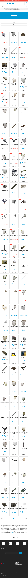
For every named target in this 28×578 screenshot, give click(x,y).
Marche (13, 24)
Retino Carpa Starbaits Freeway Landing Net (23, 296)
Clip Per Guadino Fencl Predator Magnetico (4, 220)
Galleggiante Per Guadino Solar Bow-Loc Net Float (4, 266)
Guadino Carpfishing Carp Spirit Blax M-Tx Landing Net (14, 478)
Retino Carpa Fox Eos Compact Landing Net (23, 84)
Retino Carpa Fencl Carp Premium (5, 326)
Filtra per (14, 28)
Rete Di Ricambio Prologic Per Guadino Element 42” (14, 372)
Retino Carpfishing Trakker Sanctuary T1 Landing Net (14, 99)
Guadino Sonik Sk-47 (4, 53)
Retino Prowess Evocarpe (23, 144)
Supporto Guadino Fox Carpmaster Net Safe (14, 463)
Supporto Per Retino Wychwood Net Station (23, 205)
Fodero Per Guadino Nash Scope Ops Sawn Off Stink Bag (4, 372)
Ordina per (13, 26)
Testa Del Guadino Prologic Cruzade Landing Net (23, 160)
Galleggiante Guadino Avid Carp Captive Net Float (4, 251)
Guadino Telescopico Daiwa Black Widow (14, 296)
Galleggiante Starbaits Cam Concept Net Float (23, 251)
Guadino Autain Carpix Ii (23, 341)
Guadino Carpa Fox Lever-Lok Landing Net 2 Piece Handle (4, 402)
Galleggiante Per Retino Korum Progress (23, 418)
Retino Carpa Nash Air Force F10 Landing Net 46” (14, 53)
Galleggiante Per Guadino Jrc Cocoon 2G (14, 190)
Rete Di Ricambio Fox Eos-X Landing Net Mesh (14, 160)
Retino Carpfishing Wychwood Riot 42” (23, 235)
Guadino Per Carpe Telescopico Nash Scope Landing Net (4, 311)
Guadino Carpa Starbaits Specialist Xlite (23, 114)
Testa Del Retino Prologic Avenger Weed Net (14, 326)
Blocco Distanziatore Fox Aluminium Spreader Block (4, 433)
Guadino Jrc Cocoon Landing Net (23, 402)
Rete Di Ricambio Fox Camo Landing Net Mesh (4, 114)
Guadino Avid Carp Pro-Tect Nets (4, 235)
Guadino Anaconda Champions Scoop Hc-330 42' (14, 387)
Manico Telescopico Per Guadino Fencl (4, 418)
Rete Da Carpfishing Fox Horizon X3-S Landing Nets (23, 326)
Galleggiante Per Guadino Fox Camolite (23, 129)
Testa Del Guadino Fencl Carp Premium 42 (23, 311)
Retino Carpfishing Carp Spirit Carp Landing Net (14, 114)
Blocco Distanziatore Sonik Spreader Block (4, 205)
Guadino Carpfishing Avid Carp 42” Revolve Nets (14, 38)
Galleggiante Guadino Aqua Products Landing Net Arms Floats (23, 493)
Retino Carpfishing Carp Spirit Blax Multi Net (14, 433)
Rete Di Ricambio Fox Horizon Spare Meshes (23, 38)
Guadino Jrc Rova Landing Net (4, 144)
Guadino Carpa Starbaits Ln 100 (14, 220)
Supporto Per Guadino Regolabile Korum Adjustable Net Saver (14, 175)
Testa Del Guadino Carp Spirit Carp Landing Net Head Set (5, 342)
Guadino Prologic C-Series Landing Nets (14, 281)
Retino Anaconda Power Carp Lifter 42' (5, 387)
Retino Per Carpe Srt (14, 68)
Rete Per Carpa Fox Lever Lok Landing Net (23, 69)
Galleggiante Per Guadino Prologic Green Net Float (5, 357)
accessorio (12, 532)
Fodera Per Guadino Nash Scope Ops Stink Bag (14, 418)
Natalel (2, 573)
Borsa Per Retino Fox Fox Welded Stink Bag (14, 129)
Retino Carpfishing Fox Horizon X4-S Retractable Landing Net (4, 448)
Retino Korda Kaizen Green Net (4, 68)
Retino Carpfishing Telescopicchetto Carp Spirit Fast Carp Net (14, 311)
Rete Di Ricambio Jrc (14, 341)
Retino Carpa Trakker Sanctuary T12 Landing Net (23, 463)
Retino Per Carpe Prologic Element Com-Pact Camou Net (5, 160)
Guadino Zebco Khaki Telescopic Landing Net (23, 387)
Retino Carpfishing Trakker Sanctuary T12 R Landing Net (23, 433)
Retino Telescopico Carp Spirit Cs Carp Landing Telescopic (14, 402)
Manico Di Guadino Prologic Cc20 (23, 508)
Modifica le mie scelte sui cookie (18, 564)
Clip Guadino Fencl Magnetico (14, 356)
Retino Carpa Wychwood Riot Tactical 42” (14, 235)
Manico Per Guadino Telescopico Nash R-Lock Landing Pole (4, 99)
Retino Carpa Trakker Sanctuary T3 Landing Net (5, 84)
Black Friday (2, 572)
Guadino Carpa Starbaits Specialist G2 (23, 220)
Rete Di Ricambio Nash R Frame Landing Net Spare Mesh (4, 190)
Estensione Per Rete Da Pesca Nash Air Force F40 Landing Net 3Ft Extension (23, 448)
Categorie (14, 22)
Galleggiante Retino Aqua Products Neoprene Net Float (14, 493)
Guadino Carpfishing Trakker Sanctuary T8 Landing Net (4, 281)
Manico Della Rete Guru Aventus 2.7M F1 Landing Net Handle (23, 266)
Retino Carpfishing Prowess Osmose (4, 38)
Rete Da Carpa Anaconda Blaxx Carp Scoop (14, 448)
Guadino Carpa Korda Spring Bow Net (14, 250)
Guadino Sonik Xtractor (14, 265)
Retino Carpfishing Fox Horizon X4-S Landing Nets (4, 129)
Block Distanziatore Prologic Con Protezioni (14, 144)
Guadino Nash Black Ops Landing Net (4, 508)
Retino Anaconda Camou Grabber (5, 493)
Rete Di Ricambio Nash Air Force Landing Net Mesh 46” (23, 357)
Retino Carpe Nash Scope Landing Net (14, 509)
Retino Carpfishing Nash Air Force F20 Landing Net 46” (14, 84)
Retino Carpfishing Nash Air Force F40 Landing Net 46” (23, 53)
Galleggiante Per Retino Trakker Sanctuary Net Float (23, 175)
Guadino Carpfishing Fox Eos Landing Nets (4, 175)
